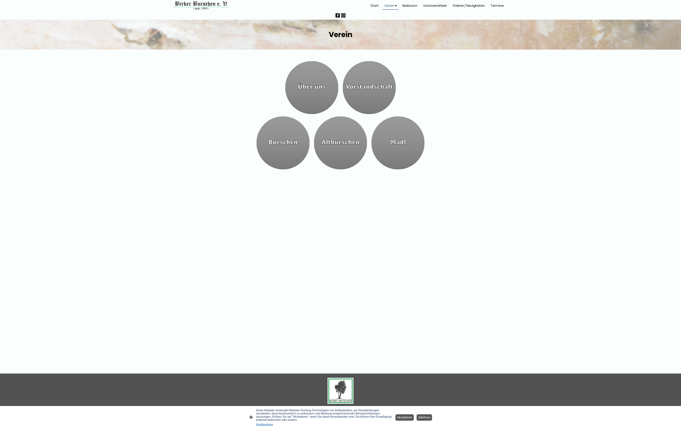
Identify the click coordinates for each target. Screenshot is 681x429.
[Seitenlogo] (201, 5)
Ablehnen (424, 417)
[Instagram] (343, 15)
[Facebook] (338, 15)
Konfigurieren (264, 424)
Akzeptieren (404, 417)
